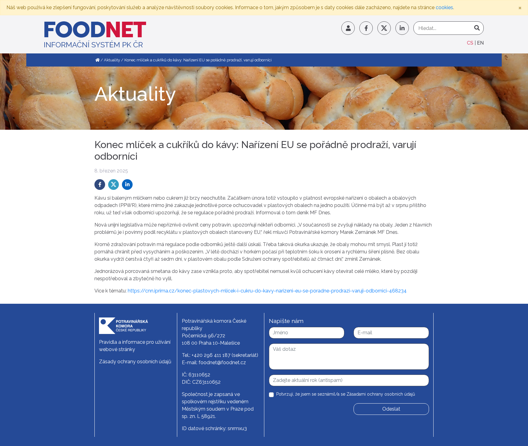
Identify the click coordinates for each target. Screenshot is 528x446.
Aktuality (112, 60)
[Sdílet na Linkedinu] (127, 184)
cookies (444, 7)
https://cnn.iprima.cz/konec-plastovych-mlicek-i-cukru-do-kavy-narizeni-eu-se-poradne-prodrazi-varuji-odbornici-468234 (267, 291)
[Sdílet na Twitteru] (113, 184)
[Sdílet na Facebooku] (99, 184)
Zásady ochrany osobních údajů (135, 361)
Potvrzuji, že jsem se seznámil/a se (345, 394)
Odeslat (391, 409)
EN (480, 43)
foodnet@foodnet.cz (222, 362)
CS (471, 43)
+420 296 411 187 (211, 355)
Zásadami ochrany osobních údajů (380, 394)
